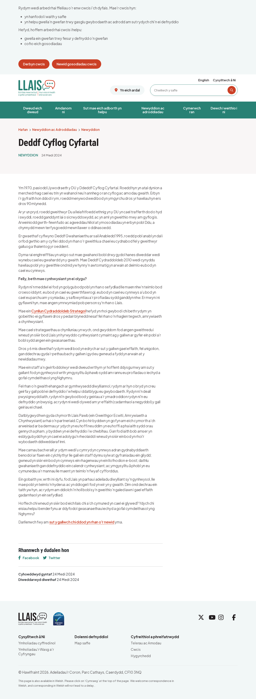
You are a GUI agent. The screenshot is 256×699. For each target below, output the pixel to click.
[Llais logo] (36, 86)
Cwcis (136, 649)
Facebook (31, 558)
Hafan (23, 130)
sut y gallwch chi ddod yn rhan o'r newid (81, 522)
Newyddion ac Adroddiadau (54, 130)
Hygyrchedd (141, 656)
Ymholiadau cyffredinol (36, 643)
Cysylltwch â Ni (224, 80)
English (203, 80)
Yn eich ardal (129, 90)
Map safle (82, 643)
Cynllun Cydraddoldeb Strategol (58, 311)
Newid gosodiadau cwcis (77, 64)
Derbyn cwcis (34, 64)
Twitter (54, 558)
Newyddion (90, 130)
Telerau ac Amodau (146, 643)
